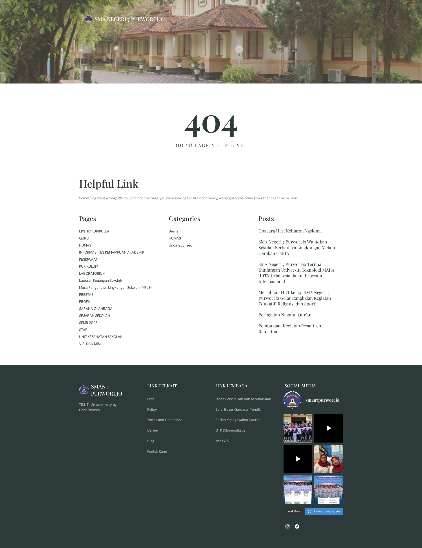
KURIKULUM (88, 266)
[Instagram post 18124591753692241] (298, 489)
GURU (84, 238)
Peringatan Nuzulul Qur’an (284, 315)
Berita (173, 231)
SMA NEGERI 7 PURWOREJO (128, 18)
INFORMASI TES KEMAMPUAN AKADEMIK (111, 252)
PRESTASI (86, 294)
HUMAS (85, 245)
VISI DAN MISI (90, 343)
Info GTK (222, 441)
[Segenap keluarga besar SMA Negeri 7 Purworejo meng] (328, 459)
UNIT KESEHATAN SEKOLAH (101, 336)
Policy (152, 409)
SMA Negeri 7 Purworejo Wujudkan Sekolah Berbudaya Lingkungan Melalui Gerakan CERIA (297, 247)
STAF (83, 329)
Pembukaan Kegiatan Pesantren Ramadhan (289, 328)
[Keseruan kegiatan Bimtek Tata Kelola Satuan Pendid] (298, 459)
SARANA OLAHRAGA (96, 308)
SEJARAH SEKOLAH (94, 315)
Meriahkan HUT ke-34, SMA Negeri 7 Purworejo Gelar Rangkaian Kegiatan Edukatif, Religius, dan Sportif (294, 298)
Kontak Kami (157, 451)
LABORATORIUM (92, 273)
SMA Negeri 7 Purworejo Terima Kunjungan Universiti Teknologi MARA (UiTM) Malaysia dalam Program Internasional (296, 272)
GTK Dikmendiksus (230, 430)
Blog (150, 441)
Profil (151, 399)
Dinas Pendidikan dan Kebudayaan (243, 399)
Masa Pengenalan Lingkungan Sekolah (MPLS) (115, 287)
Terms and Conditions (164, 419)
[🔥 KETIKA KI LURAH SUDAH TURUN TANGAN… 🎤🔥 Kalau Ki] (328, 428)
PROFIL (85, 301)
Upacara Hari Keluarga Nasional (290, 231)
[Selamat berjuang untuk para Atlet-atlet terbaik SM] (298, 428)
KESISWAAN (88, 259)
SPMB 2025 (88, 322)
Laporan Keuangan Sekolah (100, 280)
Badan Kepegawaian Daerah (237, 419)
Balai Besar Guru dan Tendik (238, 409)
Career (152, 430)
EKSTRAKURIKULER (94, 231)
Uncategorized (180, 245)
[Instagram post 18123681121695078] (328, 489)
